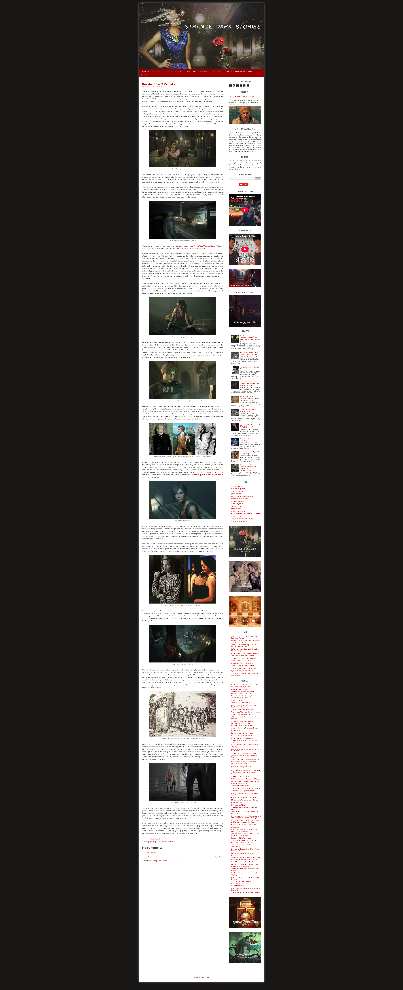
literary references (237, 506)
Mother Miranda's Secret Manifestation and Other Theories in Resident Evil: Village (246, 817)
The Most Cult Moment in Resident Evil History (244, 869)
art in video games (237, 501)
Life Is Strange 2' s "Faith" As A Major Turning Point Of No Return (244, 706)
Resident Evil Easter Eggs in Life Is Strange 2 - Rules (245, 878)
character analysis (237, 491)
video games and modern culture (242, 496)
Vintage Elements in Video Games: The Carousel (244, 854)
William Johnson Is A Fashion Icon (242, 738)
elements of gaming (238, 489)
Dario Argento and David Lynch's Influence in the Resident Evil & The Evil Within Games (245, 772)
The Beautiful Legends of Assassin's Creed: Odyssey (245, 874)
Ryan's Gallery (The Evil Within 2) (242, 671)
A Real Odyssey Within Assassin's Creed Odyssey (244, 746)
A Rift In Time (235, 730)
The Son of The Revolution (240, 786)
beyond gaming (236, 486)
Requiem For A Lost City (239, 689)
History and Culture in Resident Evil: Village (245, 779)
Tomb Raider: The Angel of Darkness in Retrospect (244, 812)
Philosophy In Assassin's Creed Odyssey (244, 797)
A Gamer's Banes (237, 700)
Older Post (218, 857)
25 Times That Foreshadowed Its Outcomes (250, 426)
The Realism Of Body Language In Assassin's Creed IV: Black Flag (242, 692)
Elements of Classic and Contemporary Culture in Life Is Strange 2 (244, 865)
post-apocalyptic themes (239, 521)
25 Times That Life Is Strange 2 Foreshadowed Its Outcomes (242, 882)
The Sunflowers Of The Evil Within (242, 656)
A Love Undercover (246, 397)
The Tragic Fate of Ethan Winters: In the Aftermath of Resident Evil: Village (249, 383)
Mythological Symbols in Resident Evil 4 (248, 410)
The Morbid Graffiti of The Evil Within (243, 658)
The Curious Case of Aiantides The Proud (245, 759)
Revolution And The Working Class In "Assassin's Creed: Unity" (243, 697)
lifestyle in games (237, 504)
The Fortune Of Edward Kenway (241, 97)
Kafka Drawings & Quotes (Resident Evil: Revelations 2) (245, 650)
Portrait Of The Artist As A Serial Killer (249, 440)
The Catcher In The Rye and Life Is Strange (249, 453)
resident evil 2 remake (166, 842)
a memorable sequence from (183, 246)
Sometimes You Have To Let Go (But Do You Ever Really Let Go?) (245, 835)
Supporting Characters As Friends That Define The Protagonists (244, 830)
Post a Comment (150, 852)
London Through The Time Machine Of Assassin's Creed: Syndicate (244, 686)
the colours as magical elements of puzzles (246, 514)
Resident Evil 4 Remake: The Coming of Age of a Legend (244, 794)
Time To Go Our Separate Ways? (242, 791)
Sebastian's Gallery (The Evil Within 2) (243, 668)
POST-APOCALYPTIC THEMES (222, 71)
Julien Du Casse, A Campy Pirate (242, 725)
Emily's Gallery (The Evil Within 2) (242, 663)
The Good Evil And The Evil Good (242, 709)
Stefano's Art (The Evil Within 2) (242, 661)
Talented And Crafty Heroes (240, 703)
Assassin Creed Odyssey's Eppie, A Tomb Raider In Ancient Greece (245, 782)
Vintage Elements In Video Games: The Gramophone (244, 846)
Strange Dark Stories (159, 861)
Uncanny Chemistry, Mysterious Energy (244, 728)
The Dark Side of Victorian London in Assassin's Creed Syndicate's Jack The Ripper (244, 755)
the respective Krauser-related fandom (209, 475)
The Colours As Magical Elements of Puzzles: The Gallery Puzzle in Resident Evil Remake (250, 338)
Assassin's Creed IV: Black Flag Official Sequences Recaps (244, 637)
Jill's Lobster (235, 827)
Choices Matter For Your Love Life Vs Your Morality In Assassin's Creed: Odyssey (245, 858)
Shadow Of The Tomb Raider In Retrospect (246, 788)
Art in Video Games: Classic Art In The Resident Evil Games (250, 353)
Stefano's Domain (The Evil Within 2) (243, 666)
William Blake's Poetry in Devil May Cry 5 (245, 653)
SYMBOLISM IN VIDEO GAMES (151, 71)
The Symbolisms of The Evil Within (249, 368)
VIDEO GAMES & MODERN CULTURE (177, 71)
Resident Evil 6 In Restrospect (241, 838)
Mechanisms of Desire (239, 805)
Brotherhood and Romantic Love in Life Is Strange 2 (245, 889)
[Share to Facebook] (157, 839)
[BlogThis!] (153, 839)
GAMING (144, 75)
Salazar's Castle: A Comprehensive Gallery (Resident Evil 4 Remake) (245, 641)
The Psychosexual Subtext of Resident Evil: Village (245, 808)
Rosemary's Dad (236, 802)
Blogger (206, 977)
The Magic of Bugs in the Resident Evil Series (244, 741)
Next (258, 310)
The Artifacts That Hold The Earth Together (246, 712)
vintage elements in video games (242, 519)
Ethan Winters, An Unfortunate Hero (243, 825)
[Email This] (151, 839)
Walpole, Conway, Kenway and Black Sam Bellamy (245, 718)
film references (236, 509)
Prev (231, 310)
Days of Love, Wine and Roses (241, 735)
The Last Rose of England (240, 776)
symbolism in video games (240, 499)
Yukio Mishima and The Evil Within (242, 862)
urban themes (236, 516)
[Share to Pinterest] (159, 839)
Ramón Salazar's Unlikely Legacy (242, 733)
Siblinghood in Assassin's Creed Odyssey (245, 800)
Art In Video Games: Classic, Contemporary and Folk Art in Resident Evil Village (245, 821)
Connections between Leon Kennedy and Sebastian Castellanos (249, 466)
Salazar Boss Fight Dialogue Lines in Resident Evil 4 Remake (243, 645)
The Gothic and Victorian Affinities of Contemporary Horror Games (243, 722)
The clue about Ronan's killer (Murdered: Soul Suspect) (244, 674)
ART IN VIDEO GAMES (200, 71)
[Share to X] (155, 839)
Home (183, 857)
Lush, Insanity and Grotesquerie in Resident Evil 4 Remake (246, 750)
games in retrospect (238, 511)
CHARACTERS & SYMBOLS (244, 71)
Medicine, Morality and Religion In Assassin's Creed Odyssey (242, 767)
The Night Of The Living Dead (204, 246)
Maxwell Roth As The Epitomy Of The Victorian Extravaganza (244, 763)
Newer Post (147, 857)
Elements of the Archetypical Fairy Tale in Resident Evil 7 (245, 850)
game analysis (153, 842)
